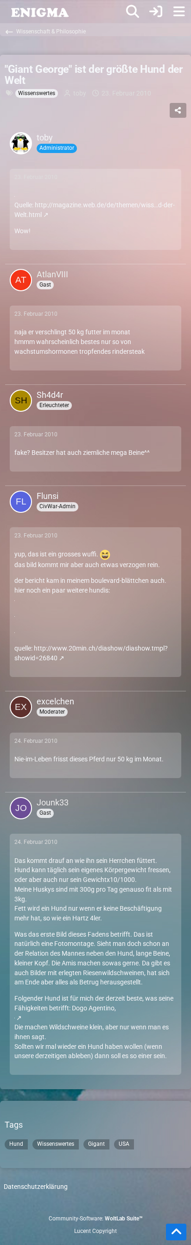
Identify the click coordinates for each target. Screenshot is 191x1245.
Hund (16, 1144)
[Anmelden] (155, 11)
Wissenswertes (55, 1144)
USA (124, 1144)
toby (79, 93)
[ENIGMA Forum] (39, 11)
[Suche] (132, 11)
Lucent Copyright (95, 1231)
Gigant (96, 1144)
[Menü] (179, 11)
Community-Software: (96, 1218)
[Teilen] (178, 110)
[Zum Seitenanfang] (176, 1232)
